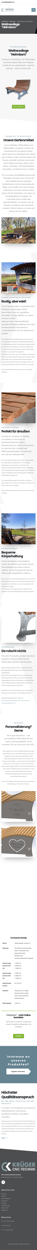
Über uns (3, 1194)
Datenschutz (5, 1208)
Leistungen (4, 1201)
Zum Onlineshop (18, 106)
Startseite (4, 21)
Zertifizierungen (5, 1205)
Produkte (13, 21)
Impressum (4, 1210)
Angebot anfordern (18, 1071)
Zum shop (18, 1036)
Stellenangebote (5, 1198)
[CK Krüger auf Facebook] (3, 1182)
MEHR (3, 1138)
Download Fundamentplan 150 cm (11, 700)
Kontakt (3, 1196)
